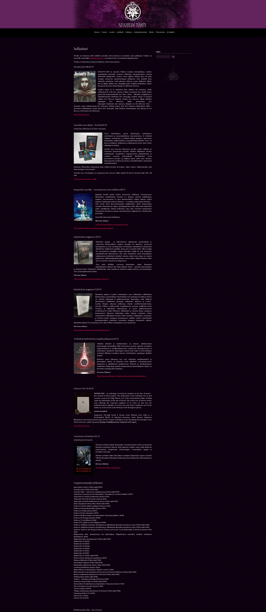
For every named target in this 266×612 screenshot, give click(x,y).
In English (170, 32)
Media (151, 32)
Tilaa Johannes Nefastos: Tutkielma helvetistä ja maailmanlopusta (121, 376)
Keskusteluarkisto (140, 32)
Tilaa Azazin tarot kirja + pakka (85, 179)
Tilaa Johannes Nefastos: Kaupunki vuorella (111, 224)
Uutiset (104, 32)
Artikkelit (120, 32)
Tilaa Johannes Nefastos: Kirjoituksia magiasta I (91, 279)
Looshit (112, 32)
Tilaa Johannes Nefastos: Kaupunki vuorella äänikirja (93, 228)
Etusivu (97, 32)
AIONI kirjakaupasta (97, 58)
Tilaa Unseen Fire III (81, 426)
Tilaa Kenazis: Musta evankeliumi (108, 468)
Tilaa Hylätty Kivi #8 (81, 115)
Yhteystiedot (160, 32)
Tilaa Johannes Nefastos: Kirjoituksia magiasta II (91, 330)
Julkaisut (129, 32)
